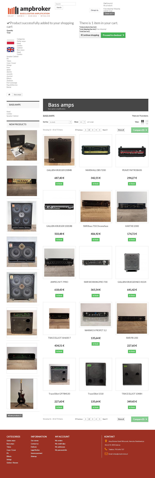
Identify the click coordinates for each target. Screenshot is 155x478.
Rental (9, 87)
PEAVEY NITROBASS (132, 170)
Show (76, 122)
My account (62, 436)
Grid (142, 123)
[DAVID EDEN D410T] (22, 287)
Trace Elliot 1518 (95, 393)
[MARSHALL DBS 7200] (96, 151)
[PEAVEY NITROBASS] (132, 151)
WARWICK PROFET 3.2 (96, 330)
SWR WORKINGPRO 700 (95, 282)
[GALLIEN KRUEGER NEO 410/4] (132, 262)
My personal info (61, 450)
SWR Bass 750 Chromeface (95, 226)
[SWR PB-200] (132, 318)
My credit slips (60, 444)
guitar (9, 70)
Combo (19, 46)
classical (9, 76)
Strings (9, 65)
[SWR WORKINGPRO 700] (96, 262)
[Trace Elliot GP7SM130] (59, 374)
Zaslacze (10, 81)
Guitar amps (21, 41)
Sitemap (34, 456)
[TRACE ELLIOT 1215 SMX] (22, 323)
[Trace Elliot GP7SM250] (22, 358)
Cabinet (20, 48)
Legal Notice (35, 450)
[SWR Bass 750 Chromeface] (96, 206)
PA (8, 59)
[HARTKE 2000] (132, 206)
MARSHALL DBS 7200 (96, 170)
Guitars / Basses (12, 463)
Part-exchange (12, 83)
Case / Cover (11, 63)
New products (17, 124)
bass (8, 67)
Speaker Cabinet (12, 56)
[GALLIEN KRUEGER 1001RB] (59, 206)
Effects (9, 78)
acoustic (9, 74)
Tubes (9, 61)
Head (19, 43)
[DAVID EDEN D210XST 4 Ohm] (22, 252)
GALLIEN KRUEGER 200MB (59, 170)
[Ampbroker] (29, 10)
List (147, 123)
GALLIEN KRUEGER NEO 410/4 (132, 282)
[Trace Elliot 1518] (96, 374)
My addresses (60, 447)
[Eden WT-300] (22, 181)
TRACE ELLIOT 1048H (132, 393)
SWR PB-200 (132, 338)
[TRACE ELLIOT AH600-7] (59, 318)
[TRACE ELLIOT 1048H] (132, 374)
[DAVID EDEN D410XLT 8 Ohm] (22, 216)
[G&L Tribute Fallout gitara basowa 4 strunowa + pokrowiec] (22, 393)
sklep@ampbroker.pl (120, 454)
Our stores (35, 441)
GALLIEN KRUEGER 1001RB (59, 226)
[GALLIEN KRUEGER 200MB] (59, 151)
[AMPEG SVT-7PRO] (59, 262)
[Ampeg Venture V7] (22, 145)
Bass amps (20, 50)
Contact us (35, 444)
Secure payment (36, 453)
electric (9, 72)
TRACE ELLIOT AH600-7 (59, 338)
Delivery (34, 447)
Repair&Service (12, 85)
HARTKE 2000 (132, 226)
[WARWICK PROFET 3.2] (96, 314)
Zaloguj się (94, 10)
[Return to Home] (9, 94)
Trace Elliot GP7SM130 (59, 393)
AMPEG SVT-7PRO (59, 282)
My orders (58, 441)
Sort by (45, 122)
